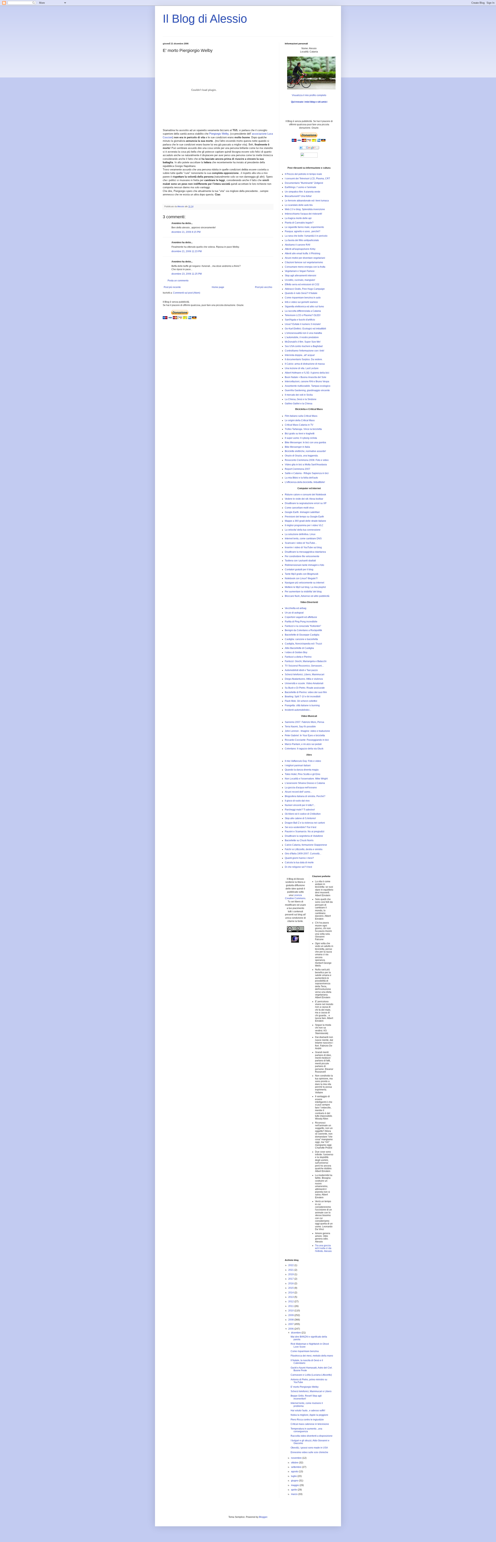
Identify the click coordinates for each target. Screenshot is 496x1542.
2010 (291, 1310)
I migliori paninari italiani (298, 765)
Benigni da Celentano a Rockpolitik (303, 630)
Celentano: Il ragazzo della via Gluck (304, 748)
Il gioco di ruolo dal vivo (297, 800)
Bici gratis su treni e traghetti (299, 433)
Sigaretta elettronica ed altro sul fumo (304, 306)
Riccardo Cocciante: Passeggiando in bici (307, 740)
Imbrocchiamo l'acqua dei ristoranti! (303, 213)
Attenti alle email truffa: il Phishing (302, 253)
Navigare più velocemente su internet (304, 582)
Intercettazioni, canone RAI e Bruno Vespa (307, 381)
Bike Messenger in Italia (297, 447)
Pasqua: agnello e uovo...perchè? (302, 231)
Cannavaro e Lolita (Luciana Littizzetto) (311, 1375)
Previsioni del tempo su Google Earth (304, 516)
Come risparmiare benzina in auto (303, 297)
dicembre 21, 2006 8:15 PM (186, 232)
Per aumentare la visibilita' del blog (303, 591)
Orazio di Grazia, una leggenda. (301, 455)
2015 (291, 1288)
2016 (291, 1283)
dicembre (296, 1332)
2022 (291, 1265)
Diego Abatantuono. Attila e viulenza (304, 679)
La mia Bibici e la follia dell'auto (301, 477)
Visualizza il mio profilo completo (309, 95)
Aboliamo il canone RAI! (297, 244)
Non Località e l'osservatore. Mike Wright (306, 778)
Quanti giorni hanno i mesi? (299, 858)
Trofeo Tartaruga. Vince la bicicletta (303, 429)
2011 (291, 1306)
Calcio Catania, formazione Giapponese (306, 845)
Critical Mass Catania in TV (299, 425)
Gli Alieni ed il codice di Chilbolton (303, 814)
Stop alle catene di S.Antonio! (300, 818)
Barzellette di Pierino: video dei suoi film (306, 692)
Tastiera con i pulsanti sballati (300, 560)
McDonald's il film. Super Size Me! (302, 341)
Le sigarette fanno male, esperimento (304, 227)
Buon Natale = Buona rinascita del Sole (305, 377)
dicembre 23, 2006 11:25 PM (186, 273)
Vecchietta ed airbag (295, 608)
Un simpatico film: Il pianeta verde (302, 191)
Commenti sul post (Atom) (186, 292)
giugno (295, 1480)
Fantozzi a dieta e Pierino (298, 656)
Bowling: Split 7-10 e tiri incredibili (302, 696)
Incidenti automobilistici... (298, 710)
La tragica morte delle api (298, 218)
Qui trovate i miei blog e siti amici (309, 102)
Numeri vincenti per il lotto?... (300, 805)
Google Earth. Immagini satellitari (302, 512)
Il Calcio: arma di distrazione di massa (305, 364)
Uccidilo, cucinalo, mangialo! (300, 280)
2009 (291, 1315)
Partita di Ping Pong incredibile (301, 621)
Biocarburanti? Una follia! (298, 196)
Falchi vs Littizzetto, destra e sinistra (303, 849)
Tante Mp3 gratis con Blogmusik (301, 574)
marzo (294, 1494)
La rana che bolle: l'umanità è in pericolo (306, 236)
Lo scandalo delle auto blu (299, 205)
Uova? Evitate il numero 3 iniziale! (303, 324)
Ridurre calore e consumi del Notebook (305, 494)
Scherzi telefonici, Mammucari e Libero (311, 1391)
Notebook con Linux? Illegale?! (301, 578)
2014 (291, 1292)
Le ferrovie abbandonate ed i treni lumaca (307, 200)
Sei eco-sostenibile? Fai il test (300, 827)
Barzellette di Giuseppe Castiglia (302, 634)
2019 (291, 1274)
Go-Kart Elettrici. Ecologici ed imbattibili (305, 328)
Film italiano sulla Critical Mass (301, 416)
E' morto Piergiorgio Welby (305, 1387)
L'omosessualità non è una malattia (303, 333)
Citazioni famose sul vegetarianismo (304, 262)
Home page (218, 287)
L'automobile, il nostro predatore (302, 337)
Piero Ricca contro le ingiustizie (307, 1419)
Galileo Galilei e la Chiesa (298, 403)
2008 (291, 1319)
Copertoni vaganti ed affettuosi (301, 617)
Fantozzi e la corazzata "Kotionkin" (303, 626)
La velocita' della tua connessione (302, 529)
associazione (259, 133)
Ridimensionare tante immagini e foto (304, 565)
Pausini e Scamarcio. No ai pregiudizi (304, 831)
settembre (296, 1467)
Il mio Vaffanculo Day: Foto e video (303, 761)
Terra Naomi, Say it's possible (300, 726)
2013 (291, 1297)
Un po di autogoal (294, 612)
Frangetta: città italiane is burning (302, 705)
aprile (294, 1489)
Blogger (263, 1517)
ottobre (295, 1462)
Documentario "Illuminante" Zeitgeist (304, 183)
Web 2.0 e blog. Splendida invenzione (305, 209)
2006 (291, 1328)
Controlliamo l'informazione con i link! (304, 350)
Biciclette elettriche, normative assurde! (305, 451)
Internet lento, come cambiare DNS (303, 538)
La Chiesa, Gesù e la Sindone (300, 399)
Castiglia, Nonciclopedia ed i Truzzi (303, 643)
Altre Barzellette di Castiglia (299, 648)
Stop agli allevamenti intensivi (300, 275)
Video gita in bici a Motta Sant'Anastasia (306, 464)
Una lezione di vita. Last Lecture (302, 368)
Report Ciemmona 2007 (297, 469)
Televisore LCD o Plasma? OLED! (302, 315)
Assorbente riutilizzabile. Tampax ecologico (307, 386)
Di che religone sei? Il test (298, 867)
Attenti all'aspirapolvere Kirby (300, 249)
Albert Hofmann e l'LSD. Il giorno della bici (307, 372)
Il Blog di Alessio (205, 18)
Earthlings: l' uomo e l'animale (300, 187)
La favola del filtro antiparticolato (302, 240)
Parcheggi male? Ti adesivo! (300, 809)
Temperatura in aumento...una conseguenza (306, 1430)
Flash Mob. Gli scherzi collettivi (301, 701)
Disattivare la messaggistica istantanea (305, 552)
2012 (291, 1301)
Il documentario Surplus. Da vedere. (304, 359)
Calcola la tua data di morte (299, 862)
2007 (291, 1324)
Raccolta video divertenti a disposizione (311, 1436)
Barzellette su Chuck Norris (299, 840)
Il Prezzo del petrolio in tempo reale (303, 174)
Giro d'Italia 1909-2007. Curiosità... (303, 853)
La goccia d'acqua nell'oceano (301, 787)
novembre (296, 1458)
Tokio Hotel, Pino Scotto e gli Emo (302, 774)
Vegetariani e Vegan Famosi (299, 271)
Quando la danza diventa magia (302, 769)
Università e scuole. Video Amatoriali (304, 683)
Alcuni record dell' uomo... (298, 791)
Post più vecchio (263, 287)
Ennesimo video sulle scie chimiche (309, 1452)
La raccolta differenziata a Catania (303, 311)
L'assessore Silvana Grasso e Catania (305, 783)
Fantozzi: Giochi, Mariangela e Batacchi (305, 661)
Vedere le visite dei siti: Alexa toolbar (304, 498)
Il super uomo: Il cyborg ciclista (301, 438)
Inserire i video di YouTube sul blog (303, 547)
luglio (294, 1476)
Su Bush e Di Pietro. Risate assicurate (305, 687)
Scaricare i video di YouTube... (301, 543)
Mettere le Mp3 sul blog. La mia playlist (305, 587)
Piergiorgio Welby (219, 133)
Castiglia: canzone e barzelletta (301, 639)
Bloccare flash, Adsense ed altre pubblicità (307, 596)
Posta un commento (178, 280)
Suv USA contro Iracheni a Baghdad (304, 346)
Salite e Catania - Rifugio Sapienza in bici (307, 473)
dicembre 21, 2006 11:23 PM (186, 251)
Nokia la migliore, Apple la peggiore (309, 1415)
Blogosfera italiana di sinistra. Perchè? (305, 796)
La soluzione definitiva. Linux (300, 534)
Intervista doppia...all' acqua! (300, 355)
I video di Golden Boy (296, 652)
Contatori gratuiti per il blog (299, 569)
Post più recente (172, 287)
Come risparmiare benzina (305, 1351)
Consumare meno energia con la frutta (305, 266)
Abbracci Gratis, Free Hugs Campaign (305, 289)
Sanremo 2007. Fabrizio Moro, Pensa (304, 722)
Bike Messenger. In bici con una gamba (305, 442)
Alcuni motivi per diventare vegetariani (305, 258)
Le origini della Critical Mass (300, 420)
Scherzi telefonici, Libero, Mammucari (304, 674)
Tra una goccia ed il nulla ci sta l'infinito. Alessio (323, 1248)
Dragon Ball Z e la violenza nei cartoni (305, 822)
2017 (291, 1278)
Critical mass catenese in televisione (310, 1424)
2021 (291, 1270)
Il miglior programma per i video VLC (304, 525)
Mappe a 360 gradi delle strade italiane (305, 521)
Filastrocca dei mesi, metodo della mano (312, 1355)
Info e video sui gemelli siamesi (301, 302)
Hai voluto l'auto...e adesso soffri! (308, 1410)
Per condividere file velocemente (302, 556)
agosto (295, 1471)
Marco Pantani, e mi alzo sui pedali (303, 744)
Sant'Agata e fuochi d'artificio (300, 319)
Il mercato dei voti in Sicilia (299, 394)
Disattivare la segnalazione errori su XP (305, 503)
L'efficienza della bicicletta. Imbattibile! (305, 482)
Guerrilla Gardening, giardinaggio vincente (307, 390)
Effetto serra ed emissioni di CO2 (302, 284)
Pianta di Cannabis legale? (299, 222)
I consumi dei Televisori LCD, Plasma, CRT (307, 178)
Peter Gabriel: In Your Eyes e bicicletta (305, 735)
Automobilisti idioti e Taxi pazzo (301, 670)
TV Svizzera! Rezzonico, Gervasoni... (304, 665)
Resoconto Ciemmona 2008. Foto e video (307, 460)
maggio (295, 1485)
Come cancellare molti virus (299, 507)
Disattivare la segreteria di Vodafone (304, 836)
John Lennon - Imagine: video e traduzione (307, 731)
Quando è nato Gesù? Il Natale (301, 293)
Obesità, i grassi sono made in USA (309, 1447)
